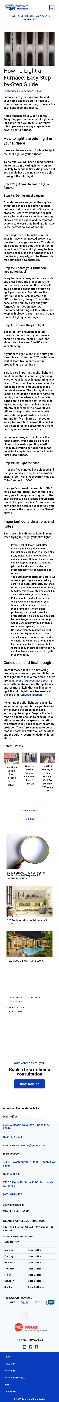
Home (8, 1356)
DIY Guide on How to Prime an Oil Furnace (27, 922)
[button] (51, 7)
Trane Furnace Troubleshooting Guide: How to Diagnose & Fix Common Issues (26, 875)
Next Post (30, 819)
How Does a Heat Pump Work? (25, 960)
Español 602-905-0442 (38, 16)
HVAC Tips (10, 1363)
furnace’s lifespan (31, 694)
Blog (7, 1384)
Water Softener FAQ (15, 1377)
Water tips (10, 1370)
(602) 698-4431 (12, 1174)
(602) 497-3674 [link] (12, 1136)
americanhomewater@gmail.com (24, 1145)
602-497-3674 (19, 16)
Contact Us (10, 1391)
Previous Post (30, 810)
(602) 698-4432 (12, 1194)
